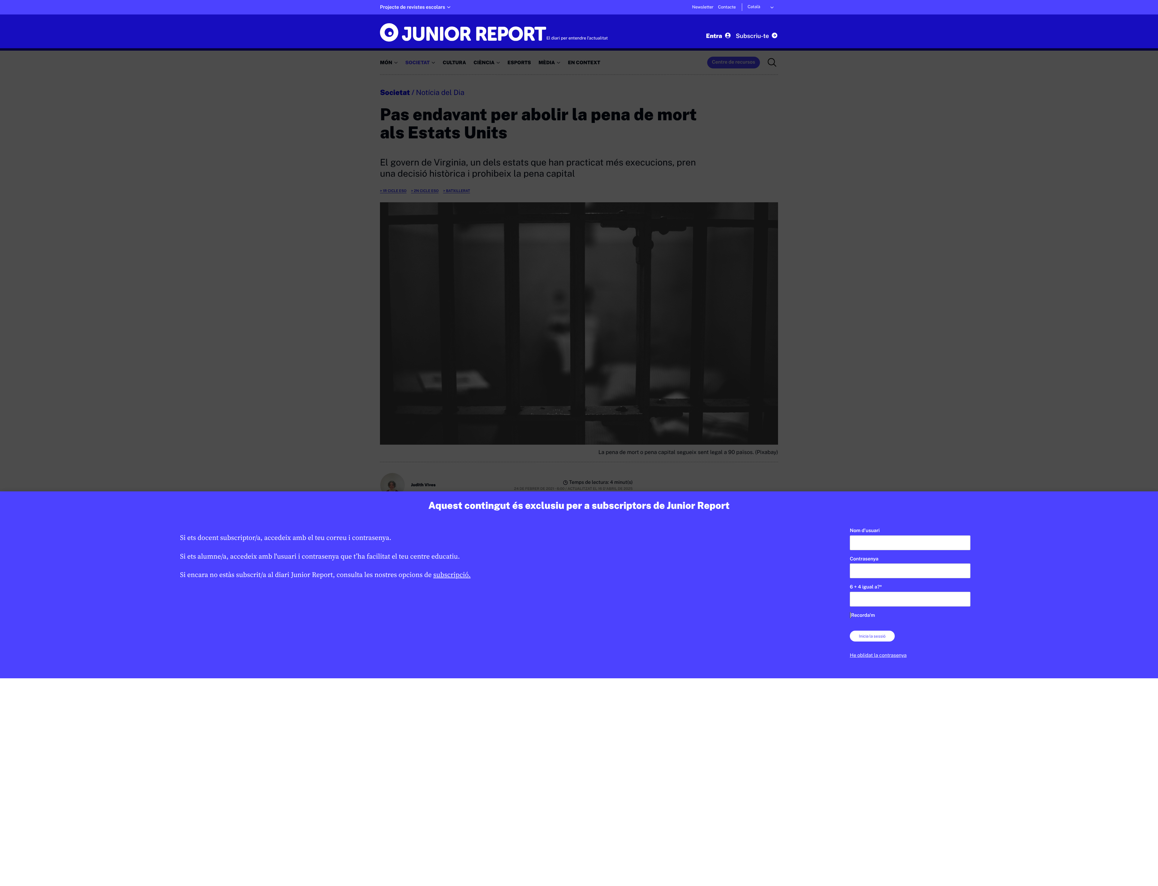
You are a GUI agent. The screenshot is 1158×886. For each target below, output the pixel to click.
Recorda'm (863, 615)
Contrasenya (864, 559)
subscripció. (452, 574)
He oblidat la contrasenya (878, 655)
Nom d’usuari (865, 530)
